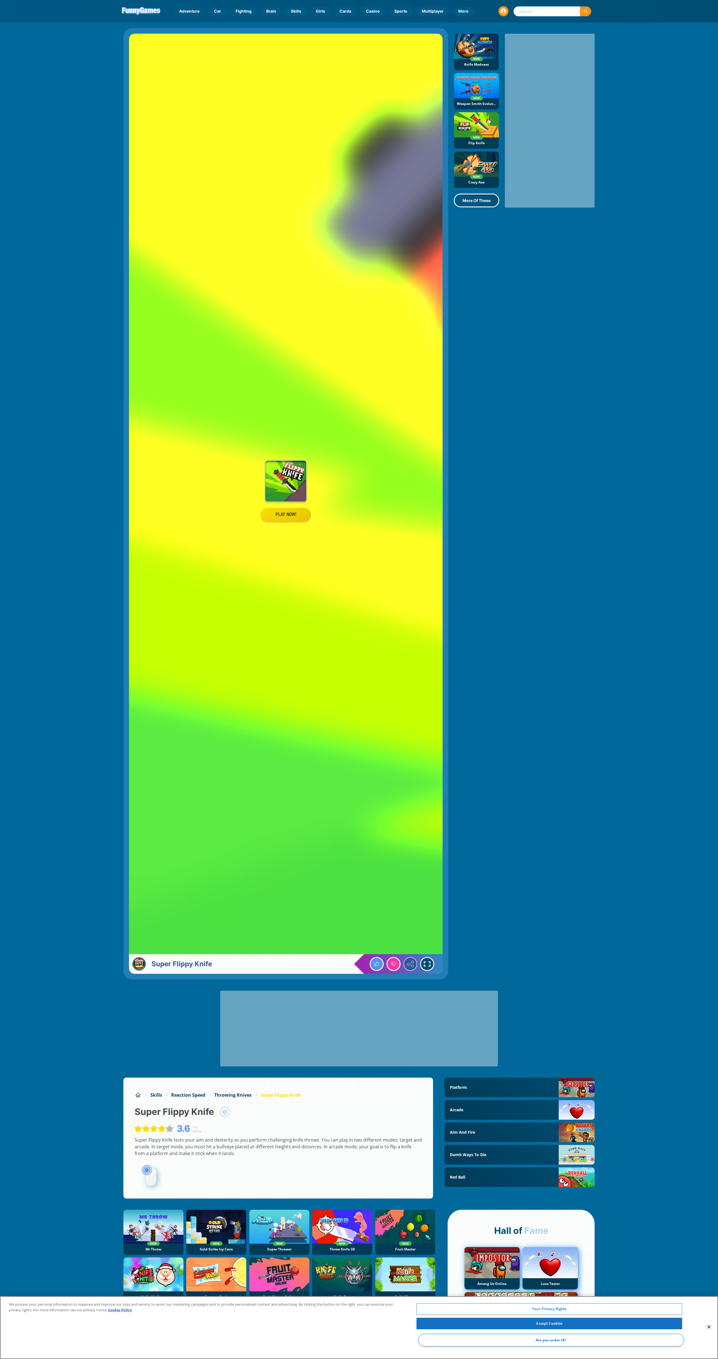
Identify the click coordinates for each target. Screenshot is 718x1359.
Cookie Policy (120, 1309)
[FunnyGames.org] (138, 1095)
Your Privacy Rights (549, 1308)
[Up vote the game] (377, 964)
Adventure (189, 11)
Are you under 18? (551, 1340)
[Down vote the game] (393, 964)
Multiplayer (433, 11)
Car (217, 11)
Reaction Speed (188, 1095)
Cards (345, 11)
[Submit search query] (585, 11)
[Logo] (141, 11)
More (463, 11)
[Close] (709, 1327)
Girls (320, 11)
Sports (400, 11)
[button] (503, 11)
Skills (296, 11)
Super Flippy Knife (281, 1095)
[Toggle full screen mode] (427, 964)
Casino (373, 11)
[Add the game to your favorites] (225, 1112)
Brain (271, 11)
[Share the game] (410, 964)
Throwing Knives (233, 1095)
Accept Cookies (549, 1323)
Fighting (244, 11)
